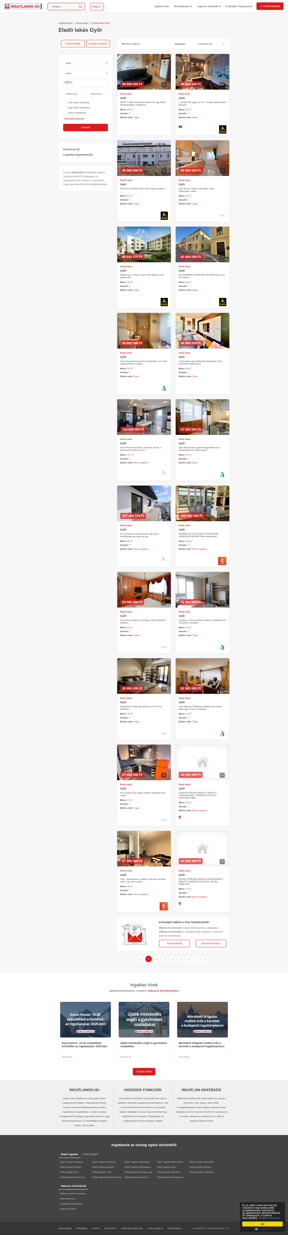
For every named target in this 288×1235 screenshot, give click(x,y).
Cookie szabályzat (155, 1228)
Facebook (96, 1228)
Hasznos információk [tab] (73, 1185)
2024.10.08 (125, 1057)
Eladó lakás (82, 23)
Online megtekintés (77, 112)
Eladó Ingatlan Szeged (103, 1167)
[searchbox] (80, 83)
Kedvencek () (71, 149)
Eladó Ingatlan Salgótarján (137, 1162)
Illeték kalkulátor (67, 1198)
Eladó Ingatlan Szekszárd (201, 1162)
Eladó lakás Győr (101, 23)
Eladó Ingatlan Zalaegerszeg (138, 1172)
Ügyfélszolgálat (65, 1228)
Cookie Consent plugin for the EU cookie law (262, 1229)
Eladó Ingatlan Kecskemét (72, 1177)
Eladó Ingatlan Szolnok (200, 1167)
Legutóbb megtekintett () (77, 154)
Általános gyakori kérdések (73, 1193)
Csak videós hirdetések (79, 107)
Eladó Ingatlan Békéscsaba (170, 1162)
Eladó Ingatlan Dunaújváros (170, 1177)
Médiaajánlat (81, 1228)
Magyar (96, 6)
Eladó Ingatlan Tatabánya (201, 1172)
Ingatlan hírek (144, 984)
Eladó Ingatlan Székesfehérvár (107, 1177)
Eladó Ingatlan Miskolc (70, 1167)
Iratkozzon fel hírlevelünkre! (163, 991)
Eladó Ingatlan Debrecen (104, 1162)
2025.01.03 (67, 1057)
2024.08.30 (184, 1057)
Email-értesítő (73, 43)
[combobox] (85, 84)
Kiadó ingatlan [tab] (90, 1154)
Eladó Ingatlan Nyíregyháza (138, 1167)
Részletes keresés (74, 118)
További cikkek (144, 1071)
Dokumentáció (110, 1228)
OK (262, 1224)
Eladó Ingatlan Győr (101, 1172)
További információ (269, 1218)
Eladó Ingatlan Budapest (71, 1162)
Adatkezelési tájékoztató (132, 1228)
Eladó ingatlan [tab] (69, 1154)
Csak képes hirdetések (78, 102)
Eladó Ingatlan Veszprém (169, 1172)
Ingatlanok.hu (65, 23)
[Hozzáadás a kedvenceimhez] (163, 84)
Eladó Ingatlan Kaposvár (136, 1177)
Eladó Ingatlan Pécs (69, 1172)
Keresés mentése (98, 43)
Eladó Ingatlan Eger (166, 1167)
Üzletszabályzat (174, 1228)
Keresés (85, 127)
